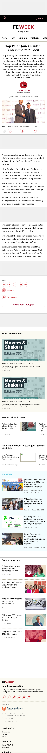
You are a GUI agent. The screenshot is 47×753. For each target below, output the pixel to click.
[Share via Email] (26, 284)
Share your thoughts (23, 304)
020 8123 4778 (10, 718)
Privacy (4, 734)
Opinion (22, 38)
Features (34, 38)
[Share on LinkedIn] (21, 284)
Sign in (40, 18)
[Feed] (4, 697)
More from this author (23, 93)
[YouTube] (24, 697)
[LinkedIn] (19, 697)
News (4, 38)
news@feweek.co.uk (11, 721)
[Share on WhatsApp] (4, 284)
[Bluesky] (14, 697)
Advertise (5, 747)
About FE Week (7, 745)
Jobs (13, 38)
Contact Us (6, 732)
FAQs (4, 737)
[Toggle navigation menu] (4, 18)
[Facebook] (9, 697)
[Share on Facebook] (9, 284)
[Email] (29, 697)
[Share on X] (15, 284)
